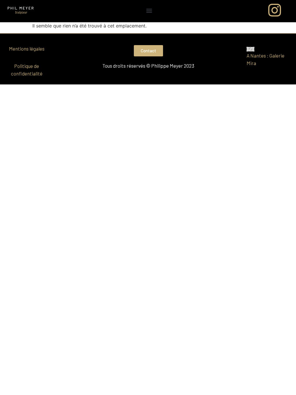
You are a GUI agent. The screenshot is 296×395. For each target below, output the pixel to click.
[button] (149, 10)
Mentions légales (27, 48)
